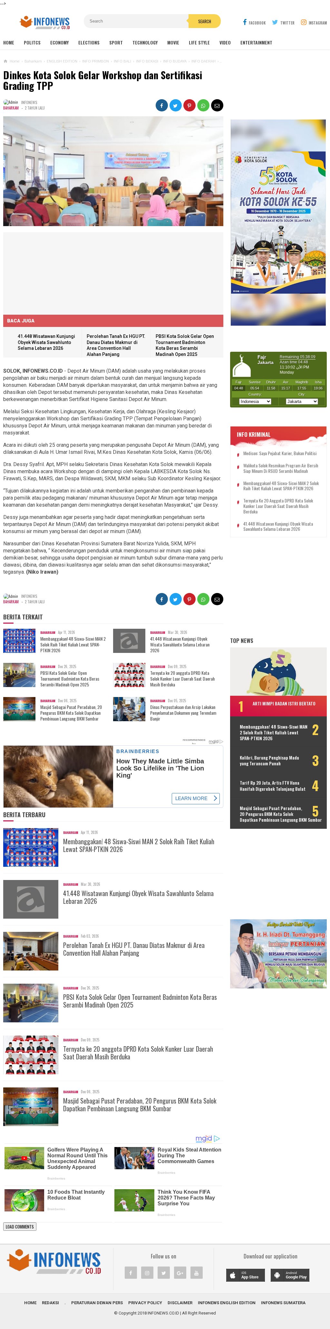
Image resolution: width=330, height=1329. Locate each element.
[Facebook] (131, 1273)
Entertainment (256, 42)
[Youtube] (196, 1273)
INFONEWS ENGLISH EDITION (227, 1302)
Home (8, 42)
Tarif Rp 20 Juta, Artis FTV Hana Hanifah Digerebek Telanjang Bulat (273, 785)
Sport (116, 42)
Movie (173, 42)
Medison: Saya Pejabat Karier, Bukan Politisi (279, 453)
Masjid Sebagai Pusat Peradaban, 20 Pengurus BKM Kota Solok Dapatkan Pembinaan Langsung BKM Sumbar (71, 713)
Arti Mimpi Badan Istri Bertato (284, 703)
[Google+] (180, 1273)
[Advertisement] (51, 272)
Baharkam (11, 107)
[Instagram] (147, 1273)
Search (204, 21)
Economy (59, 42)
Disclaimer (180, 1302)
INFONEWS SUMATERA (283, 1302)
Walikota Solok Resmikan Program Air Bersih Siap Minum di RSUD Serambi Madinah (280, 468)
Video (225, 42)
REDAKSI (50, 1302)
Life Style (199, 42)
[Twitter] (164, 1273)
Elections (89, 42)
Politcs (32, 42)
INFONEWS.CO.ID (163, 1313)
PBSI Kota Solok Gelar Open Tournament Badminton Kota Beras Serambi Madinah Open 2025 (69, 679)
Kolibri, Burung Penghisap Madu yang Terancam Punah (269, 760)
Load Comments (20, 1226)
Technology (145, 42)
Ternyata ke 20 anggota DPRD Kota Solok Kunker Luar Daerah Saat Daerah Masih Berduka (182, 679)
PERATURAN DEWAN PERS (97, 1302)
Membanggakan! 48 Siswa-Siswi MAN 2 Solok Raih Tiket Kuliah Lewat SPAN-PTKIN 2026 (73, 645)
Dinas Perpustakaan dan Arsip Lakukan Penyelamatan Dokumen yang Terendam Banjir (183, 713)
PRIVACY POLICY (145, 1302)
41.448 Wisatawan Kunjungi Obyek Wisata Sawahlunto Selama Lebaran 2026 (46, 342)
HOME (30, 1302)
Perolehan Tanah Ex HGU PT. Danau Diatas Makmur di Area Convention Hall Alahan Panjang (134, 949)
